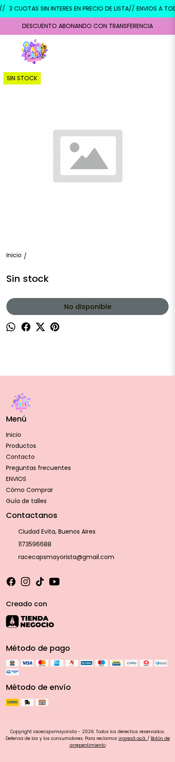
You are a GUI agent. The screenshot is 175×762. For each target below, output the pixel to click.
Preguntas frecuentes (38, 468)
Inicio (13, 434)
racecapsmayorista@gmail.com (66, 557)
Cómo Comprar (29, 490)
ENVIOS (16, 479)
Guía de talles (26, 501)
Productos (21, 445)
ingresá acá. (133, 738)
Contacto (20, 457)
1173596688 (34, 544)
